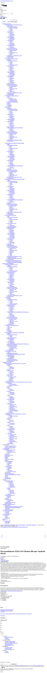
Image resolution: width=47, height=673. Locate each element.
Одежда (6, 516)
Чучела (6, 475)
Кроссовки (12, 484)
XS (1, 596)
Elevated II (9, 108)
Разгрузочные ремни (11, 451)
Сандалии (7, 498)
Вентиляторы (7, 505)
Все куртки (12, 368)
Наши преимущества (9, 637)
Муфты (11, 211)
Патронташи (9, 450)
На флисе (11, 36)
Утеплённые (12, 402)
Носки (11, 255)
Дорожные (9, 463)
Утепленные (12, 35)
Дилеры (6, 651)
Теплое (11, 30)
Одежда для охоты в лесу (10, 447)
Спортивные (12, 225)
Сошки (6, 476)
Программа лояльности (9, 649)
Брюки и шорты (10, 370)
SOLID (8, 352)
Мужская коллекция (7, 23)
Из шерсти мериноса (14, 27)
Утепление (9, 386)
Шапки (11, 51)
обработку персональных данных (38, 665)
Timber (8, 180)
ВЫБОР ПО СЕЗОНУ (7, 362)
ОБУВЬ (4, 479)
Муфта (11, 442)
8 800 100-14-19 (10, 0)
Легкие (11, 42)
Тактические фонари (9, 509)
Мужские (9, 497)
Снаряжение (7, 517)
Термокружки (7, 472)
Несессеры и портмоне (9, 459)
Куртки (8, 329)
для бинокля (12, 323)
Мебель (6, 457)
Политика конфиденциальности (11, 643)
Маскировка (7, 456)
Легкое (11, 28)
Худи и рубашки (10, 83)
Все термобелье (13, 384)
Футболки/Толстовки (11, 271)
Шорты (11, 373)
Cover (8, 96)
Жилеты (9, 102)
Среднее (11, 29)
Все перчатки (12, 408)
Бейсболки (12, 251)
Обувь (6, 515)
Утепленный (12, 39)
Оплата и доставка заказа (10, 642)
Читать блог (7, 521)
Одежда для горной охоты (10, 445)
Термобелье (9, 105)
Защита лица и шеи (13, 52)
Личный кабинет (3, 17)
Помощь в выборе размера (10, 641)
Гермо (8, 464)
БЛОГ (4, 519)
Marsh (8, 144)
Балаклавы (12, 135)
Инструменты (7, 477)
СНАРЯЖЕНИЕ (6, 448)
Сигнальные (12, 235)
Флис (8, 387)
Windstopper (12, 38)
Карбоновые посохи (9, 455)
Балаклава (12, 207)
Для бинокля (12, 91)
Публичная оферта (8, 644)
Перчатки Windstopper (14, 410)
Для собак (7, 454)
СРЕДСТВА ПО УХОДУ (8, 510)
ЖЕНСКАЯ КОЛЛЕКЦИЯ (8, 263)
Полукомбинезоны (11, 45)
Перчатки (11, 53)
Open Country (10, 25)
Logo (11, 224)
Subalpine (9, 59)
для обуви (7, 512)
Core (10, 147)
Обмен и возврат (8, 648)
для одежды (7, 511)
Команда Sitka (7, 520)
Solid (8, 216)
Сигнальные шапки (13, 250)
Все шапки (12, 405)
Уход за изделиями (8, 647)
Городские (12, 483)
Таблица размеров (5, 560)
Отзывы (2, 558)
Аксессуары (9, 97)
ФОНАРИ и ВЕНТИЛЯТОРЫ (9, 504)
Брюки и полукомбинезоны (12, 101)
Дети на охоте (10, 57)
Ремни (11, 253)
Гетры (11, 54)
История (6, 638)
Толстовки (9, 106)
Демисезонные (10, 481)
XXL (11, 596)
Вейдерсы (9, 168)
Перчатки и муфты (13, 100)
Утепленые (12, 158)
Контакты (7, 652)
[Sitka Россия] (1, 667)
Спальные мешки (10, 93)
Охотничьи (9, 462)
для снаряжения (8, 513)
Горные (11, 482)
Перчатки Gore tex (13, 409)
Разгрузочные (12, 74)
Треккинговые (12, 486)
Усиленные (12, 43)
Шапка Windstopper (13, 406)
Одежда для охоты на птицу (10, 446)
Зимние (8, 501)
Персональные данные (9, 645)
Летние (8, 489)
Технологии (7, 639)
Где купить (5, 518)
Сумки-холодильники (11, 471)
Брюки (8, 328)
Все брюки (12, 372)
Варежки (11, 439)
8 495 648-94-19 (3, 0)
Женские (9, 494)
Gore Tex (11, 274)
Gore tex (11, 32)
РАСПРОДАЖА (10, 56)
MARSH (9, 333)
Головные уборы (13, 50)
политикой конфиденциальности (21, 665)
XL (8, 596)
